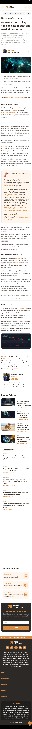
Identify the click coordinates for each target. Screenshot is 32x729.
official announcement (8, 112)
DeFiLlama (18, 258)
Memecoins (20, 423)
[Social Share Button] (30, 723)
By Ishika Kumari (21, 407)
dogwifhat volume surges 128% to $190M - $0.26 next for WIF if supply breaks (23, 427)
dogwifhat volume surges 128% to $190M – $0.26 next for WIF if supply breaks (15, 482)
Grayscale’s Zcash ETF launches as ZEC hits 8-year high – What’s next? (16, 470)
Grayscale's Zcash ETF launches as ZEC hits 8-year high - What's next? (23, 415)
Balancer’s (17, 263)
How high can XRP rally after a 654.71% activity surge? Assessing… (23, 440)
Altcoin (19, 399)
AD (29, 0)
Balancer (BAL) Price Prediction (15, 97)
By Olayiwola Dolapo (23, 431)
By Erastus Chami (22, 443)
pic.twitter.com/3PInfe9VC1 (16, 210)
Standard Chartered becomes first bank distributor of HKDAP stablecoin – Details (16, 505)
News (18, 435)
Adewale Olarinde (13, 52)
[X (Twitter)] (12, 379)
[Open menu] (2, 7)
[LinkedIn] (16, 379)
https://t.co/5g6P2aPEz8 (15, 208)
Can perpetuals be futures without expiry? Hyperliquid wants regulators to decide (23, 403)
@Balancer (9, 185)
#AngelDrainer (10, 194)
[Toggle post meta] (28, 51)
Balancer (14, 110)
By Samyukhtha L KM (22, 419)
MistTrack (4, 146)
